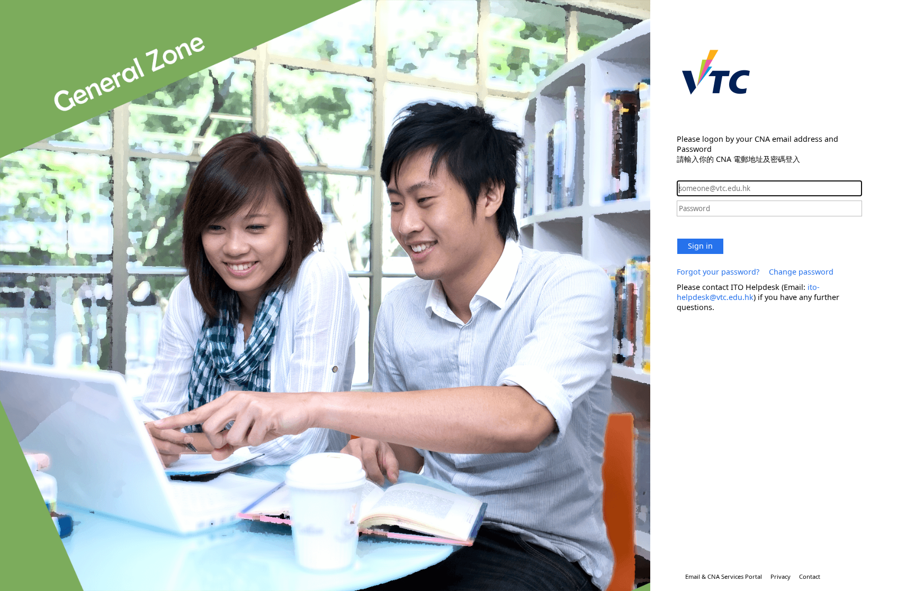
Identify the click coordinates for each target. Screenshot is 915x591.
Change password (801, 272)
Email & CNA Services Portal (723, 576)
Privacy (780, 576)
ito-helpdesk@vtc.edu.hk (748, 292)
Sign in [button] (700, 246)
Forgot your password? (718, 272)
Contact (809, 576)
